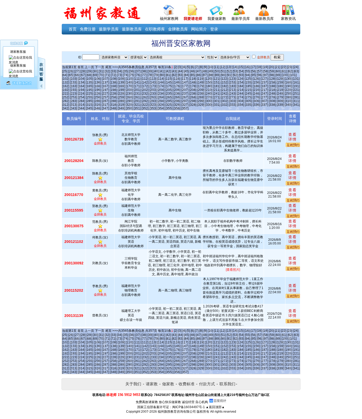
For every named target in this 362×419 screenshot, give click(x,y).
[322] (145, 105)
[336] (256, 105)
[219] (280, 90)
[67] (83, 75)
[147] (184, 82)
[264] (161, 97)
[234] (161, 93)
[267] (184, 97)
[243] (232, 93)
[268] (192, 97)
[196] (97, 90)
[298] (192, 101)
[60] (278, 71)
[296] (176, 101)
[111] (137, 79)
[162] (65, 86)
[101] (293, 75)
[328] (192, 105)
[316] (97, 105)
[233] (153, 93)
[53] (235, 71)
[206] (176, 90)
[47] (198, 71)
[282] (65, 101)
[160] (288, 82)
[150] (208, 82)
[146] (176, 82)
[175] (169, 86)
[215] (248, 90)
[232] (145, 93)
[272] (224, 97)
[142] (145, 82)
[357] (184, 108)
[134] (81, 82)
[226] (97, 93)
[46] (192, 71)
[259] (121, 97)
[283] (73, 101)
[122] (224, 79)
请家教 (152, 384)
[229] (121, 93)
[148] (192, 82)
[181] (216, 86)
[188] (272, 86)
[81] (168, 75)
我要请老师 (193, 18)
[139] (121, 82)
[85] (192, 75)
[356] (176, 108)
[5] (188, 67)
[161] (296, 82)
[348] (113, 108)
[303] (232, 101)
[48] (205, 71)
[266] (176, 97)
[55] (247, 71)
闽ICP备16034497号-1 (188, 407)
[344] (81, 108)
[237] (184, 93)
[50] (217, 71)
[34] (119, 71)
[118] (192, 79)
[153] (232, 82)
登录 (214, 29)
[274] (240, 97)
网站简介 (199, 29)
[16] (247, 67)
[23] (289, 67)
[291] (137, 101)
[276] (256, 97)
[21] (277, 67)
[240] (208, 93)
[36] (131, 71)
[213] (232, 90)
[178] (192, 86)
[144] (161, 82)
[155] (248, 82)
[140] (129, 82)
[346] (97, 108)
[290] (129, 101)
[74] (125, 75)
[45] (186, 71)
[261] (137, 97)
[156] (256, 82)
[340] (288, 105)
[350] (129, 108)
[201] (137, 90)
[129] (280, 79)
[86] (198, 75)
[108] (113, 79)
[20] (271, 67)
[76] (137, 75)
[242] (224, 93)
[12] (222, 67)
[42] (168, 71)
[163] (73, 86)
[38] (144, 71)
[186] (256, 86)
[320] (129, 105)
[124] (240, 79)
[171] (137, 86)
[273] (232, 97)
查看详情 (292, 136)
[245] (248, 93)
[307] (264, 101)
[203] (153, 90)
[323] (153, 105)
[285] (89, 101)
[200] (129, 90)
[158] (272, 82)
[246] (256, 93)
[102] (65, 79)
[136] (97, 82)
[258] (113, 97)
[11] (216, 67)
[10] (210, 67)
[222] (65, 93)
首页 (73, 29)
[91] (229, 75)
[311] (296, 101)
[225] (89, 93)
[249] (280, 93)
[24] (295, 67)
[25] (64, 71)
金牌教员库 (178, 29)
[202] (145, 90)
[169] (121, 86)
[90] (223, 75)
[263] (153, 97)
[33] (113, 71)
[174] (161, 86)
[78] (150, 75)
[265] (169, 97)
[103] (73, 79)
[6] (192, 67)
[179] (200, 86)
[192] (65, 90)
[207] (184, 90)
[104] (81, 79)
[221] (296, 90)
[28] (83, 71)
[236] (176, 93)
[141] (137, 82)
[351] (137, 108)
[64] (64, 75)
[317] (105, 105)
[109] (121, 79)
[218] (272, 90)
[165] (89, 86)
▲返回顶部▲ (215, 407)
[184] (240, 86)
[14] (234, 67)
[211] (216, 90)
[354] (161, 108)
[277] (264, 97)
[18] (259, 67)
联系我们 (227, 384)
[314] (81, 105)
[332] (224, 105)
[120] (208, 79)
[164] (81, 86)
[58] (265, 71)
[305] (248, 101)
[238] (192, 93)
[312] (65, 105)
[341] (296, 105)
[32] (107, 71)
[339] (280, 105)
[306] (256, 101)
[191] (296, 86)
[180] (208, 86)
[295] (169, 101)
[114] (160, 79)
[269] (200, 97)
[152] (224, 82)
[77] (144, 75)
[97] (265, 75)
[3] (180, 67)
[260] (129, 97)
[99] (278, 75)
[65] (70, 75)
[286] (97, 101)
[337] (264, 105)
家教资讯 (288, 18)
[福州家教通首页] (169, 8)
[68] (89, 75)
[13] (228, 67)
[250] (288, 93)
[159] (280, 82)
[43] (174, 71)
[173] (153, 86)
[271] (216, 97)
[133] (73, 82)
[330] (208, 105)
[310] (288, 101)
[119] (200, 79)
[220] (288, 90)
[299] (200, 101)
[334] (240, 105)
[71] (107, 75)
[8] (201, 67)
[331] (216, 105)
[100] (285, 75)
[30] (95, 71)
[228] (113, 93)
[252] (65, 97)
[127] (264, 79)
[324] (161, 105)
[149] (200, 82)
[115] (168, 79)
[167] (105, 86)
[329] (200, 105)
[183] (232, 86)
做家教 (168, 384)
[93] (241, 75)
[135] (89, 82)
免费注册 (88, 29)
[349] (121, 108)
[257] (105, 97)
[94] (247, 75)
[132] (65, 82)
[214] (240, 90)
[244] (240, 93)
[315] (89, 105)
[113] (152, 79)
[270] (208, 97)
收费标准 (187, 384)
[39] (150, 71)
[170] (129, 86)
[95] (253, 75)
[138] (113, 82)
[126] (256, 79)
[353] (153, 108)
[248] (272, 93)
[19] (265, 67)
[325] (169, 105)
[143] (153, 82)
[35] (125, 71)
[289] (121, 101)
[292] (145, 101)
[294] (161, 101)
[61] (284, 71)
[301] (216, 101)
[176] (176, 86)
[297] (184, 101)
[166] (97, 86)
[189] (280, 86)
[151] (216, 82)
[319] (121, 105)
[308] (272, 101)
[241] (216, 93)
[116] (176, 79)
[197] (105, 90)
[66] (77, 75)
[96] (259, 75)
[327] (184, 105)
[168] (113, 86)
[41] (162, 71)
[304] (240, 101)
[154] (240, 82)
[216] (256, 90)
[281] (296, 97)
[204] (161, 90)
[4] (184, 67)
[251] (296, 93)
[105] (89, 79)
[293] (153, 101)
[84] (186, 75)
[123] (232, 79)
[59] (272, 71)
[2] (175, 67)
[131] (295, 79)
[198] (113, 90)
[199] (121, 90)
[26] (70, 71)
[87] (205, 75)
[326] (176, 105)
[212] (224, 90)
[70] (101, 75)
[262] (145, 97)
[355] (169, 108)
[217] (264, 90)
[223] (73, 93)
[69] (95, 75)
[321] (137, 105)
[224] (81, 93)
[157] (264, 82)
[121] (216, 79)
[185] (248, 86)
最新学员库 (240, 18)
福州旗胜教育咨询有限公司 (177, 411)
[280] (288, 97)
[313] (73, 105)
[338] (272, 105)
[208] (192, 90)
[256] (97, 97)
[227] (105, 93)
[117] (184, 79)
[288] (113, 101)
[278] (272, 97)
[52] (229, 71)
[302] (224, 101)
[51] (223, 71)
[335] (248, 105)
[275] (248, 97)
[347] (105, 108)
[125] (248, 79)
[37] (137, 71)
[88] (211, 75)
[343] (73, 108)
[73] (119, 75)
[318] (113, 105)
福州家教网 (169, 18)
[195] (89, 90)
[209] (200, 90)
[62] (290, 71)
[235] (169, 93)
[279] (280, 97)
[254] (81, 97)
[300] (208, 101)
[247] (264, 93)
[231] (137, 93)
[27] (77, 71)
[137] (105, 82)
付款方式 (207, 384)
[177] (184, 86)
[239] (200, 93)
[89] (217, 75)
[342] (65, 108)
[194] (81, 90)
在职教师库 (155, 29)
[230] (129, 93)
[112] (144, 79)
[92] (235, 75)
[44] (180, 71)
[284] (81, 101)
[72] (113, 75)
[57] (259, 71)
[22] (283, 67)
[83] (180, 75)
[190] (288, 86)
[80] (162, 75)
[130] (288, 79)
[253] (73, 97)
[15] (241, 67)
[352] (145, 108)
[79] (156, 75)
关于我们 (133, 384)
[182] (224, 86)
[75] (131, 75)
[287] (105, 101)
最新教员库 (264, 18)
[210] (208, 90)
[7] (196, 67)
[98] (272, 75)
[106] (97, 79)
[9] (205, 67)
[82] (174, 75)
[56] (253, 71)
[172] (145, 86)
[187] (264, 86)
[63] (296, 71)
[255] (89, 97)
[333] (232, 105)
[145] (169, 82)
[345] (89, 108)
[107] (105, 79)
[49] (211, 71)
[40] (156, 71)
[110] (129, 79)
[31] (101, 71)
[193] (73, 90)
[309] (280, 101)
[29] (89, 71)
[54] (241, 71)
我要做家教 (217, 18)
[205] (169, 90)
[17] (253, 67)
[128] (272, 79)
